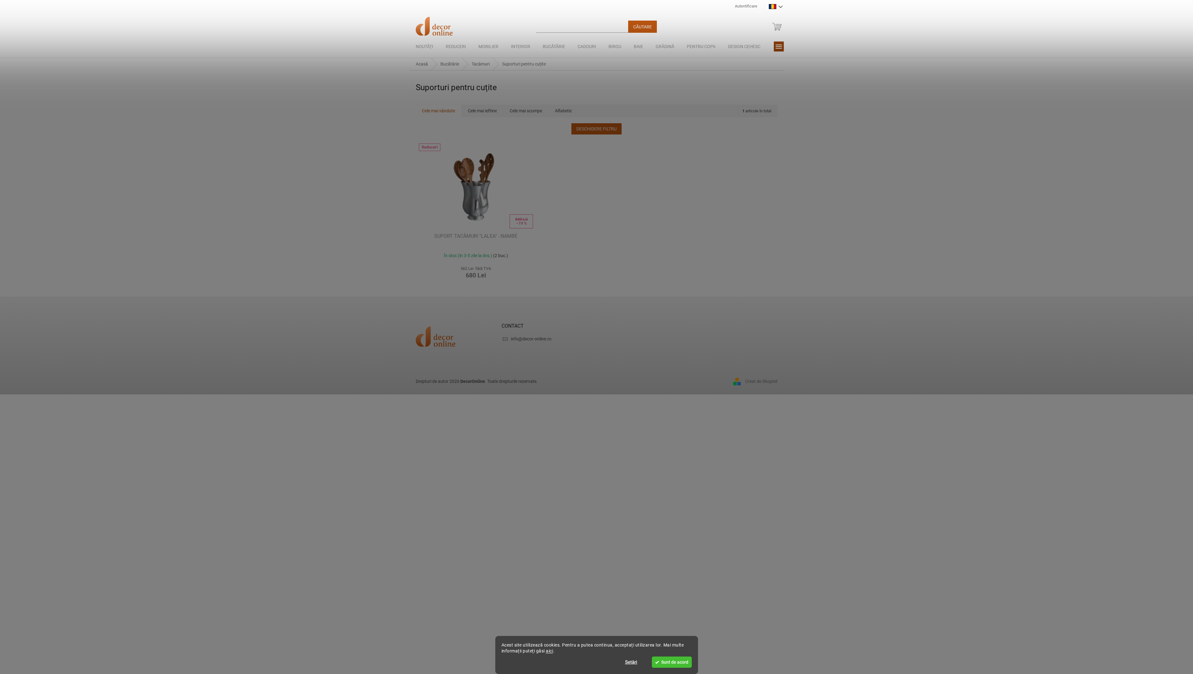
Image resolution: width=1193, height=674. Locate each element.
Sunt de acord (674, 662)
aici (549, 650)
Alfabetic (563, 110)
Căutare (642, 26)
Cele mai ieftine (482, 110)
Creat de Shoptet (761, 381)
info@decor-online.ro (531, 338)
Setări (631, 662)
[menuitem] (424, 46)
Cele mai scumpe (526, 110)
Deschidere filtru (596, 128)
